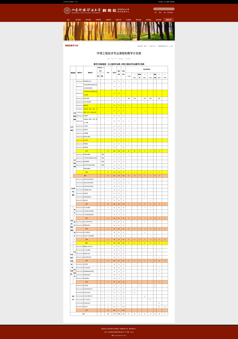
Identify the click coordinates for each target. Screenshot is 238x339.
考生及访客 (170, 12)
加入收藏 (166, 2)
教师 (160, 12)
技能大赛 (118, 19)
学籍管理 (98, 19)
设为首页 (161, 2)
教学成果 (138, 19)
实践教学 (108, 19)
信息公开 (168, 19)
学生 (155, 12)
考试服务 (128, 19)
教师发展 (158, 19)
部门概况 (78, 19)
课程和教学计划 (163, 46)
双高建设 (148, 19)
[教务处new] (96, 14)
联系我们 (172, 2)
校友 (165, 12)
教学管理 (88, 19)
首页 (68, 19)
